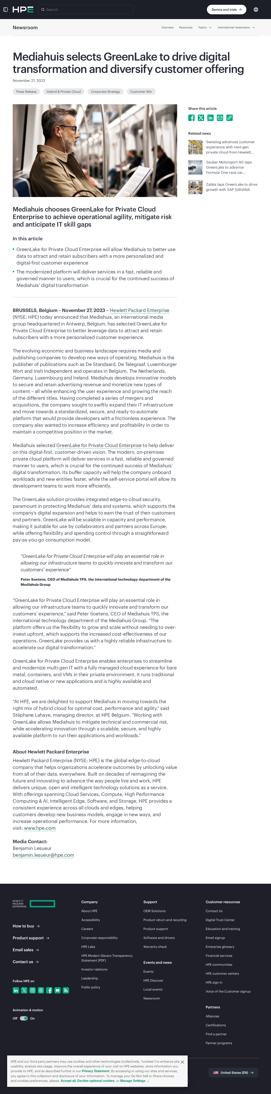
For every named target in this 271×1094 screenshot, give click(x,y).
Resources (186, 27)
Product (28, 937)
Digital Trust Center (220, 920)
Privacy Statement (95, 1071)
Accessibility (90, 920)
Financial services (219, 956)
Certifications (216, 1025)
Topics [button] (202, 27)
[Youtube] (57, 990)
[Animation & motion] (24, 1018)
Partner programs (219, 1043)
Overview (167, 27)
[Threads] (41, 990)
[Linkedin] (16, 990)
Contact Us (214, 911)
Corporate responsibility (99, 938)
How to (23, 925)
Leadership (89, 978)
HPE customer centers (222, 973)
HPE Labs (88, 947)
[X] (24, 990)
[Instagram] (32, 990)
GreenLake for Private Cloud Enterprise (98, 445)
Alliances (212, 1016)
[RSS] (66, 990)
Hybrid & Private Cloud (64, 92)
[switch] (21, 1018)
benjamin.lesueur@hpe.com (43, 855)
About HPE (89, 911)
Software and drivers (159, 938)
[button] (182, 1061)
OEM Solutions (154, 911)
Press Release (26, 92)
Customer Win (141, 92)
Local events (152, 989)
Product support (155, 929)
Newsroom (151, 998)
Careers (87, 929)
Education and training (223, 929)
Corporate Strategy (105, 92)
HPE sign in (214, 982)
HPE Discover (153, 980)
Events (148, 971)
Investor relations (94, 969)
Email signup (215, 938)
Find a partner (216, 1034)
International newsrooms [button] (234, 27)
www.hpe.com (40, 828)
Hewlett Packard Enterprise (139, 310)
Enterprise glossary (220, 947)
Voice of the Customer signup (228, 991)
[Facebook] (49, 990)
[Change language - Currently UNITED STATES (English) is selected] (256, 9)
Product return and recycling (164, 920)
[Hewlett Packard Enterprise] (23, 10)
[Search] (42, 9)
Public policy (90, 987)
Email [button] (23, 949)
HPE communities (219, 965)
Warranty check (155, 947)
